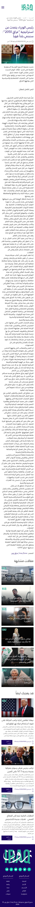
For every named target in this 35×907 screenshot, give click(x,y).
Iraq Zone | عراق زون (19, 553)
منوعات (8, 893)
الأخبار (24, 18)
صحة (8, 887)
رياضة (8, 884)
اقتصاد (24, 881)
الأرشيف (24, 887)
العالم (24, 890)
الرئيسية (31, 18)
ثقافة (8, 881)
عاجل (8, 890)
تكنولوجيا (24, 893)
